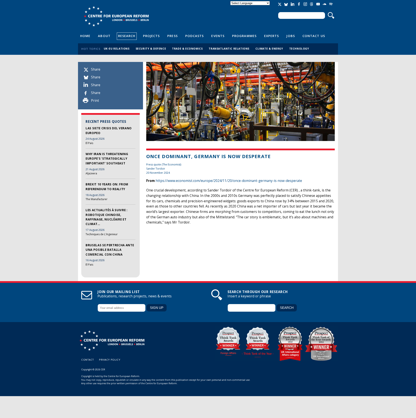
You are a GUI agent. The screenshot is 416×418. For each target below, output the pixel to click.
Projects (151, 36)
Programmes (244, 36)
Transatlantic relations (229, 48)
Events (217, 36)
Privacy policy (109, 359)
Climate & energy (269, 48)
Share (95, 69)
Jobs (290, 36)
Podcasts (194, 36)
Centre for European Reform (116, 16)
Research (126, 36)
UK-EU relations (117, 48)
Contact (87, 359)
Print (95, 100)
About (104, 36)
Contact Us (313, 36)
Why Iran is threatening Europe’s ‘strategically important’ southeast (107, 158)
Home (85, 36)
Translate (250, 6)
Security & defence (151, 48)
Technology (299, 48)
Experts (271, 36)
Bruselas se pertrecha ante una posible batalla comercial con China (110, 249)
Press (172, 36)
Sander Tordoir (155, 168)
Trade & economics (187, 48)
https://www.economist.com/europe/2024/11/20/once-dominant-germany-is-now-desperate (229, 180)
